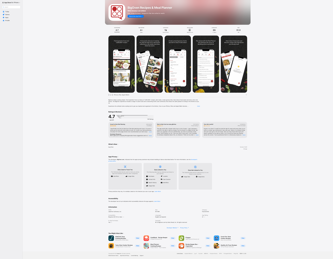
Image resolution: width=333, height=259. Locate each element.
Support (141, 255)
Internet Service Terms (113, 255)
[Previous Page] (106, 64)
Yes (109, 222)
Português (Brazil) (228, 253)
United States (180, 253)
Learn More (158, 191)
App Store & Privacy (124, 255)
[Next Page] (249, 64)
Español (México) (188, 253)
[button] (11, 11)
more (198, 106)
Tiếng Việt (235, 253)
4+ (203, 217)
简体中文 (206, 253)
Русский (200, 253)
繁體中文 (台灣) (243, 253)
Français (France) (213, 253)
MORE (150, 131)
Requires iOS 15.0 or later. (115, 217)
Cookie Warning (134, 255)
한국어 (220, 253)
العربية (195, 253)
